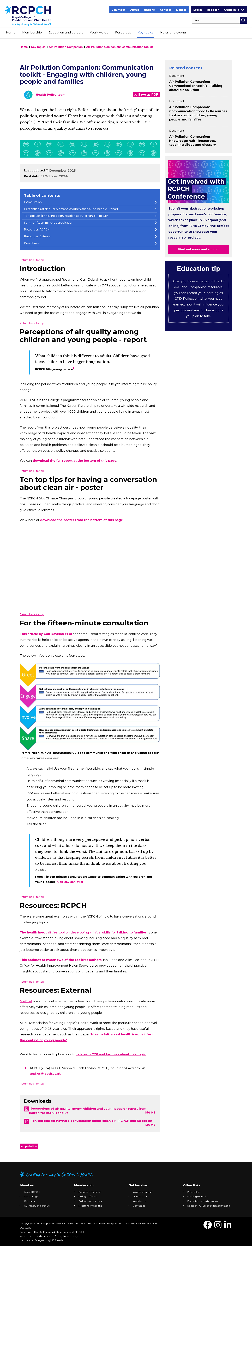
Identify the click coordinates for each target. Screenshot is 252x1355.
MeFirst (26, 1001)
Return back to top (32, 260)
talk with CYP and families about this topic (111, 1054)
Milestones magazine (90, 1205)
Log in (197, 9)
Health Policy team (50, 94)
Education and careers (66, 32)
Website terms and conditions (36, 1236)
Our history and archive (37, 1205)
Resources (123, 32)
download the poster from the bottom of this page (81, 520)
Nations (149, 9)
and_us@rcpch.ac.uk (45, 1073)
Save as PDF (148, 94)
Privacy (59, 1236)
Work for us (139, 1201)
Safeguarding (42, 1240)
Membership (32, 32)
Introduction (33, 202)
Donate (181, 9)
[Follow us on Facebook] (207, 1227)
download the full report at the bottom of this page (74, 461)
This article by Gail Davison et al (46, 634)
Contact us (139, 1205)
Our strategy (31, 1196)
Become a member (90, 1192)
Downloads (31, 243)
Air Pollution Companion (66, 47)
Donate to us (140, 1196)
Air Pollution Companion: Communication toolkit (119, 47)
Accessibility (71, 1236)
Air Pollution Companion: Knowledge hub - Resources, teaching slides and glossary (192, 141)
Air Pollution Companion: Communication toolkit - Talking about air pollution (195, 86)
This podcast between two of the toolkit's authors (60, 960)
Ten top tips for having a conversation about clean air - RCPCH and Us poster (91, 1120)
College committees (90, 1201)
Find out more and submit (198, 249)
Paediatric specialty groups (202, 1201)
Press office (193, 1192)
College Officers (88, 1196)
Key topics (145, 32)
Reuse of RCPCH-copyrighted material (208, 1205)
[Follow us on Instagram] (217, 1227)
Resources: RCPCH (37, 229)
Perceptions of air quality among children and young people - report (71, 209)
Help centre (26, 1240)
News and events (173, 32)
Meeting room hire (197, 1196)
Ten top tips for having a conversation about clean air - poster (66, 215)
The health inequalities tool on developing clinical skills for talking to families (83, 932)
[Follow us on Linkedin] (227, 1227)
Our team (29, 1201)
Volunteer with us (142, 1192)
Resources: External (37, 236)
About (134, 9)
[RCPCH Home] (28, 15)
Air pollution (29, 1146)
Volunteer (118, 9)
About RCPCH (32, 1192)
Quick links (231, 9)
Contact (165, 9)
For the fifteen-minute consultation (48, 222)
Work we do (99, 32)
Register (213, 9)
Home (10, 32)
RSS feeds (57, 1240)
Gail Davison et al (70, 882)
